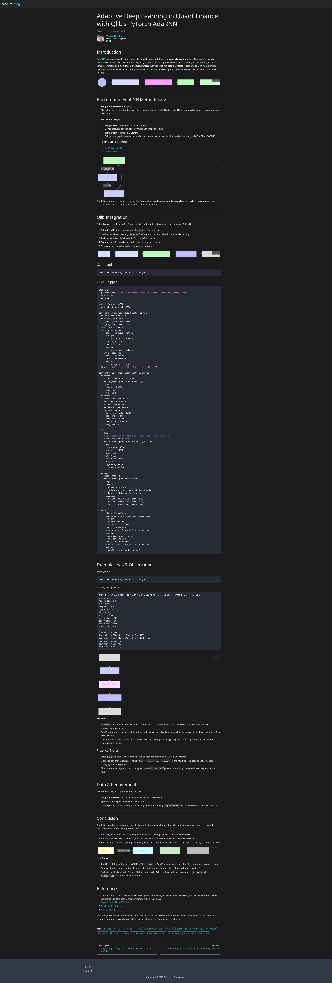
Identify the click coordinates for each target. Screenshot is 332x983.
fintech (170, 929)
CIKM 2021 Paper (113, 147)
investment (211, 929)
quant (179, 929)
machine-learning (121, 929)
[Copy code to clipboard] (219, 271)
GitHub (85, 971)
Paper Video (107, 902)
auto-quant (204, 933)
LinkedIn (86, 967)
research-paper (137, 933)
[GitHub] (107, 41)
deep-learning (149, 929)
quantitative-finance (194, 929)
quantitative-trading (156, 933)
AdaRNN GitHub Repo (111, 906)
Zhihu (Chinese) (122, 902)
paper (161, 929)
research (136, 929)
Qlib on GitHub (108, 910)
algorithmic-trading (118, 933)
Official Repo (111, 151)
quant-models (190, 933)
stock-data (102, 933)
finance (107, 929)
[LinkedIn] (110, 41)
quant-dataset (174, 933)
